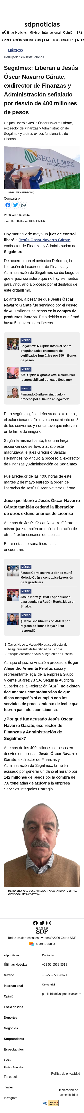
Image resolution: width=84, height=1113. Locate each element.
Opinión (68, 32)
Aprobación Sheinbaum (21, 40)
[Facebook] (8, 204)
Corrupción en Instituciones (24, 57)
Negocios (11, 1028)
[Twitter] (16, 204)
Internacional (51, 32)
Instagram (10, 1098)
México (34, 32)
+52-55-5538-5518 (54, 964)
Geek (7, 1060)
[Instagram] (48, 922)
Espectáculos (14, 1049)
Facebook (10, 1076)
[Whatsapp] (23, 204)
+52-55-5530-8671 (54, 975)
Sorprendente (14, 1039)
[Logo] (42, 25)
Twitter (8, 1087)
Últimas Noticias (15, 32)
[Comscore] (42, 943)
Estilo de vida (13, 1007)
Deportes (10, 1017)
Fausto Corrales (59, 40)
